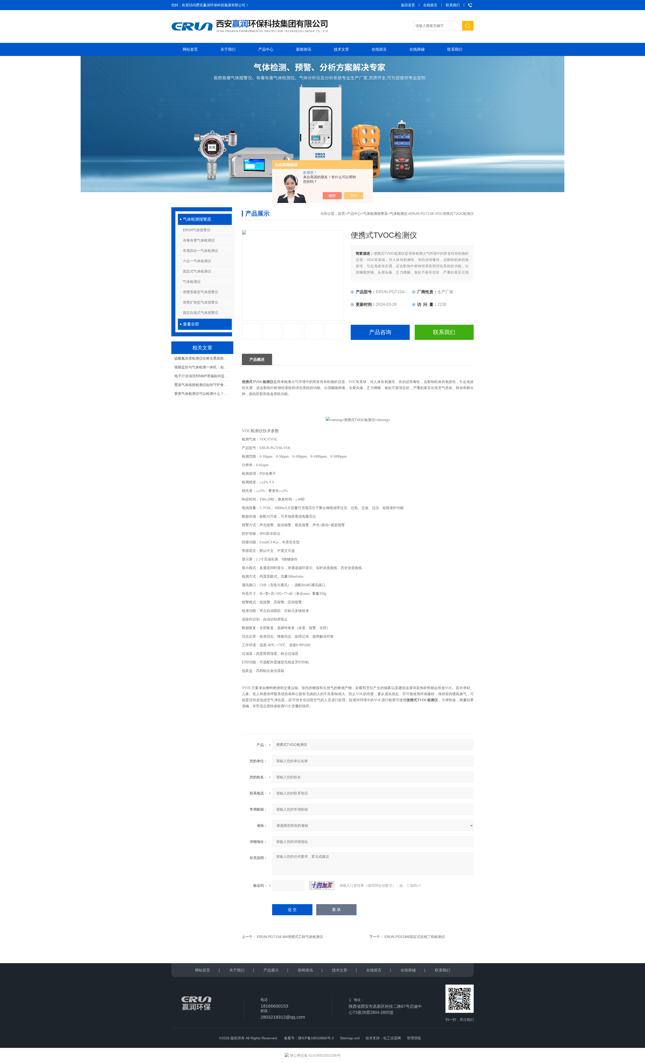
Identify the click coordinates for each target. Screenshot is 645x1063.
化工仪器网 (392, 1038)
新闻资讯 (303, 49)
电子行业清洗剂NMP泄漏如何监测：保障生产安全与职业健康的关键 (202, 376)
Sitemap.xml (350, 1038)
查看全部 (191, 324)
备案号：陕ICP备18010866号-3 (309, 1038)
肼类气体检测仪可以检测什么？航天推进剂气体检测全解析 (202, 394)
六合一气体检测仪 (197, 261)
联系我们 (453, 5)
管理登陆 (414, 1038)
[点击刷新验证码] (321, 885)
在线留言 (430, 5)
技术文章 (341, 49)
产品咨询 (380, 332)
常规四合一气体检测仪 (200, 251)
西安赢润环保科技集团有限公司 (220, 5)
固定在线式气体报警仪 (200, 313)
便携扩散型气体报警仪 (200, 302)
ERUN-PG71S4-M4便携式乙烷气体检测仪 (290, 937)
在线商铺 (417, 49)
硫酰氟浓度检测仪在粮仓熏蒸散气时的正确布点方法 (202, 358)
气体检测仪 (192, 282)
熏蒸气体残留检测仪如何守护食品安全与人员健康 (202, 385)
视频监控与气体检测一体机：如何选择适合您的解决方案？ (202, 367)
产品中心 (265, 49)
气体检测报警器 (197, 219)
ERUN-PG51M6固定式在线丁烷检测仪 (414, 937)
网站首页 (190, 49)
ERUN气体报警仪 (196, 230)
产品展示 (271, 970)
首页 (341, 214)
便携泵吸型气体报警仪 (200, 292)
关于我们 (228, 49)
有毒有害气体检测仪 (199, 240)
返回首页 (408, 5)
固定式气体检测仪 (197, 271)
